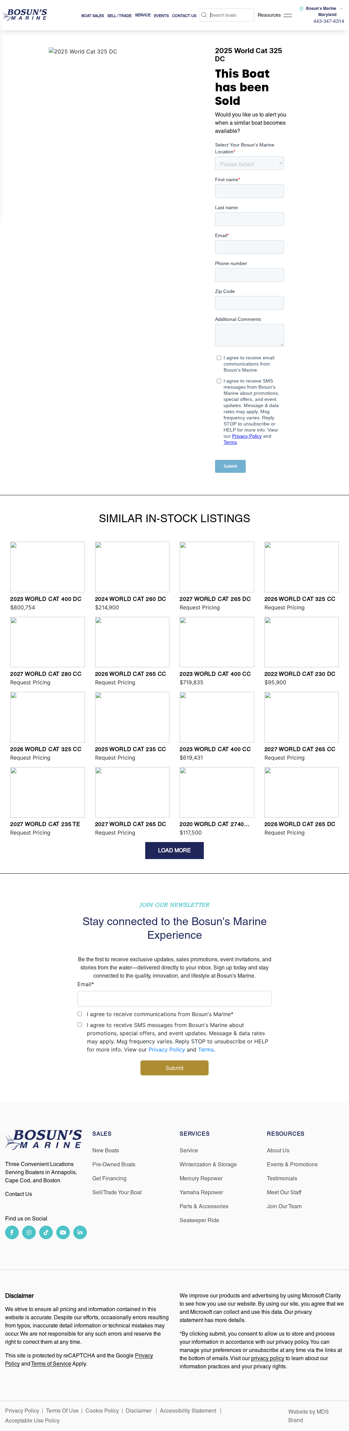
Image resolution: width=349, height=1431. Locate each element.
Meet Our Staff (284, 1192)
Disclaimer (139, 1410)
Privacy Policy (167, 1049)
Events (161, 16)
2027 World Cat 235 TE (45, 824)
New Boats (105, 1150)
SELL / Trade (119, 16)
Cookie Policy (102, 1410)
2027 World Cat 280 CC (46, 674)
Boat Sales (92, 16)
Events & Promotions (292, 1164)
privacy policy (267, 1358)
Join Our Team (284, 1206)
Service (189, 1150)
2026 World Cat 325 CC (300, 599)
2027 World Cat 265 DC (215, 599)
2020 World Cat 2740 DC (212, 824)
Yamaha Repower (201, 1192)
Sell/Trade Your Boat (116, 1192)
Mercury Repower (201, 1178)
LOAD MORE (174, 850)
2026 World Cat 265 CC (131, 674)
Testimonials (282, 1178)
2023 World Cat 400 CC (215, 674)
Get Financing (109, 1178)
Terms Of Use (62, 1410)
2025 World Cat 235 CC (131, 749)
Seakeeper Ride (199, 1220)
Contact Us (184, 16)
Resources (269, 15)
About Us (278, 1150)
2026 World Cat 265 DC (300, 824)
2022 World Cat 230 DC (300, 674)
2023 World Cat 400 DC (46, 599)
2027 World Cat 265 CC (300, 749)
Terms (206, 1049)
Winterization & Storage (208, 1164)
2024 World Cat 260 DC (131, 599)
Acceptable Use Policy (33, 1420)
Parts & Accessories (204, 1206)
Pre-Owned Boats (113, 1164)
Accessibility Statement (188, 1410)
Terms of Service (51, 1363)
